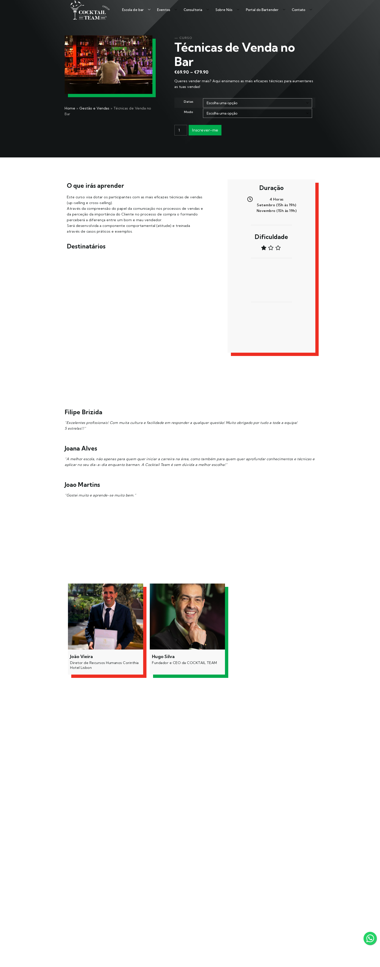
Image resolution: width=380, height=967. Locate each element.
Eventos (163, 10)
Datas (189, 101)
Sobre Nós (224, 10)
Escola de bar (133, 10)
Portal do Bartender (262, 10)
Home (70, 108)
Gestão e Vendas (94, 108)
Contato (298, 10)
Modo (188, 111)
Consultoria (193, 10)
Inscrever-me (205, 130)
